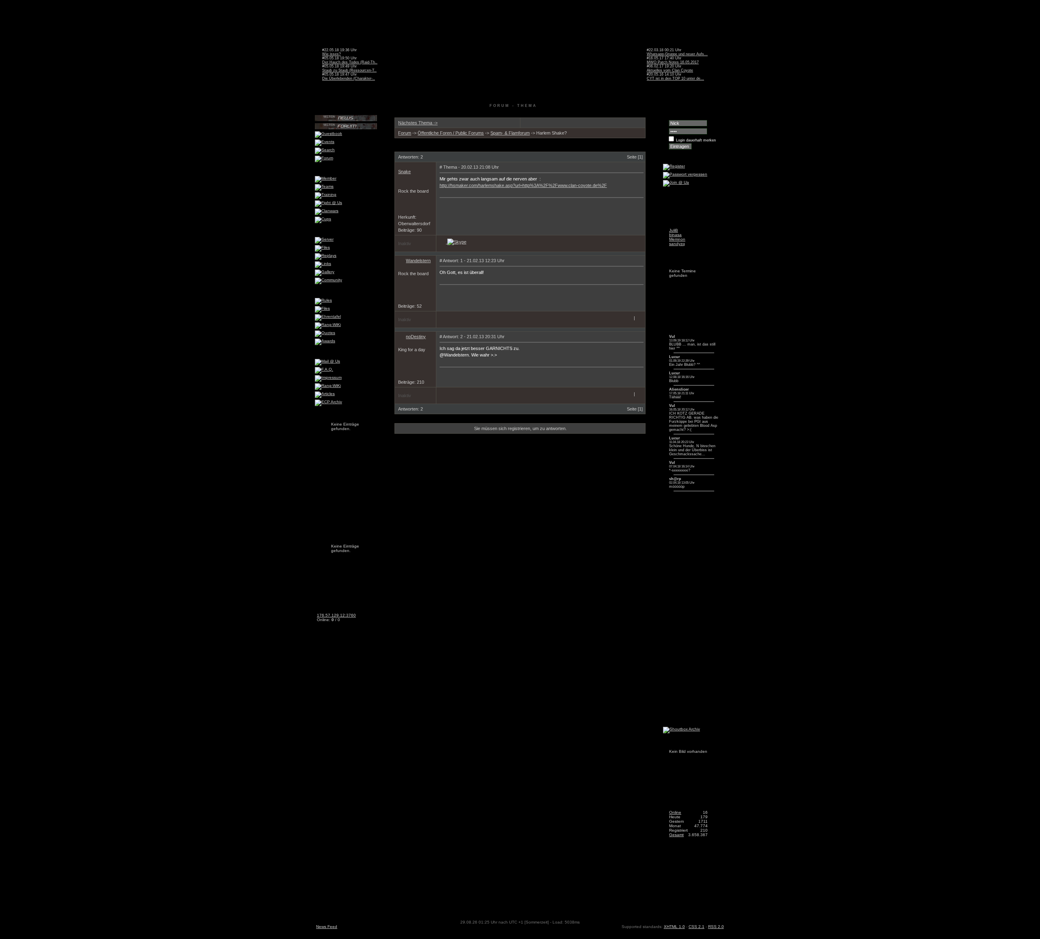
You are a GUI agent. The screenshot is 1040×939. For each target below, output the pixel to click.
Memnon (677, 239)
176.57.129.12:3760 (336, 615)
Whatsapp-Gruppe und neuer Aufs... (677, 54)
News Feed (326, 926)
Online (675, 812)
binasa (675, 235)
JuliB (673, 230)
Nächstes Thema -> (418, 122)
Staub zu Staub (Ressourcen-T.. (349, 70)
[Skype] (456, 241)
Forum (404, 132)
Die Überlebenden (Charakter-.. (348, 78)
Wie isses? (331, 54)
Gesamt (676, 834)
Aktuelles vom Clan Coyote (670, 70)
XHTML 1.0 (674, 926)
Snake (404, 171)
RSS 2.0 (716, 926)
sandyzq (677, 243)
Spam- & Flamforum (510, 132)
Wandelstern (418, 260)
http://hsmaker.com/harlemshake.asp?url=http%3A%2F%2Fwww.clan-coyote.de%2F (523, 185)
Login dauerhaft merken (696, 140)
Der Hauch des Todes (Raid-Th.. (349, 62)
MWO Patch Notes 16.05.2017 (673, 62)
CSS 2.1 (696, 926)
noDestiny (416, 336)
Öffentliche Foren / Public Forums (451, 132)
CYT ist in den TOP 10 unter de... (675, 78)
